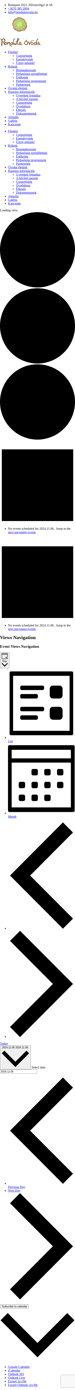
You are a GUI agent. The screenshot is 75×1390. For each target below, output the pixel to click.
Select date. (39, 1067)
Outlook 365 (16, 1374)
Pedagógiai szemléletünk (31, 73)
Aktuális (13, 117)
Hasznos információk (21, 92)
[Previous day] (41, 928)
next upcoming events (22, 532)
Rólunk (12, 66)
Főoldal (13, 52)
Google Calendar (19, 1367)
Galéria (12, 120)
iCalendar (14, 1370)
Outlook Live (16, 1377)
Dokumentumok (26, 113)
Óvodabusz (23, 106)
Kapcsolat (14, 124)
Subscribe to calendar (14, 1306)
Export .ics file (17, 1381)
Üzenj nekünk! (25, 63)
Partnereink (23, 84)
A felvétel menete (27, 99)
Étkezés (21, 110)
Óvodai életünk (17, 88)
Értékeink (22, 77)
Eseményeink (24, 59)
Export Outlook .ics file (23, 1385)
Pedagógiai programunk (31, 81)
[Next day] (41, 1036)
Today (4, 1043)
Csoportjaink (24, 55)
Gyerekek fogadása (28, 95)
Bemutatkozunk (26, 70)
